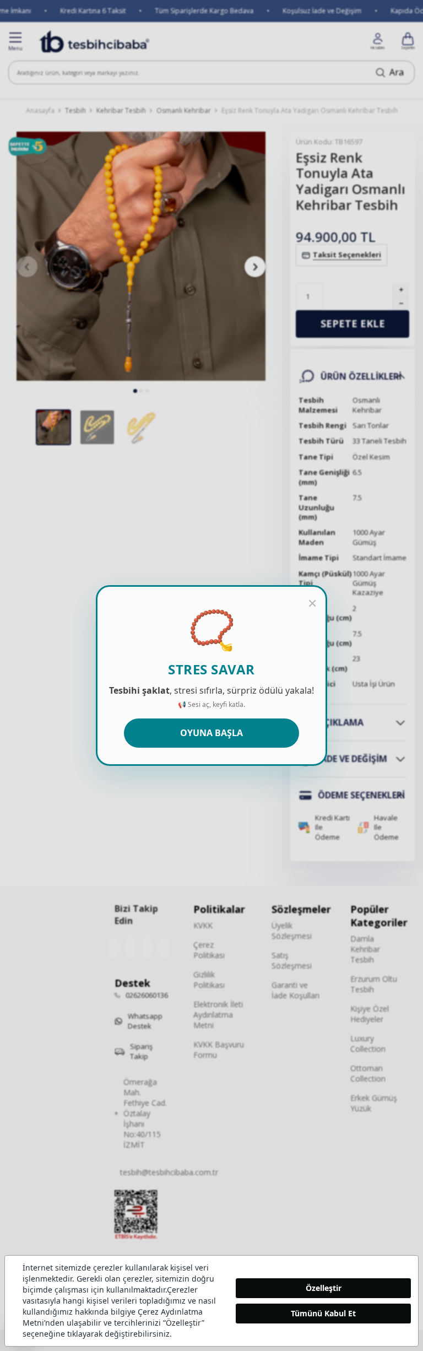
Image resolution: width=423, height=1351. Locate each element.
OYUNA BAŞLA (211, 733)
